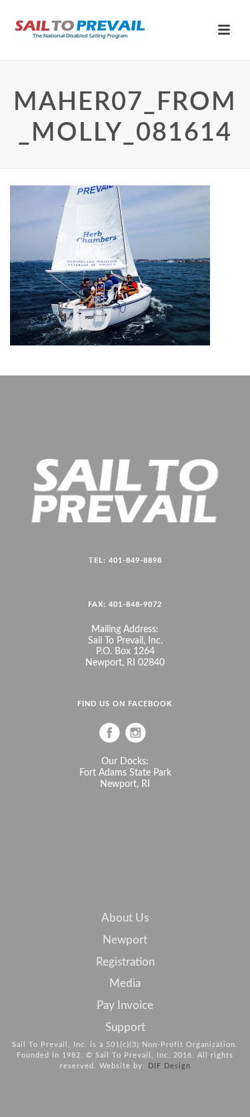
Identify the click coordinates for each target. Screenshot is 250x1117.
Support (125, 1027)
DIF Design (169, 1066)
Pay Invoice (125, 1005)
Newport (125, 940)
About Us (125, 918)
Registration (125, 962)
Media (125, 983)
